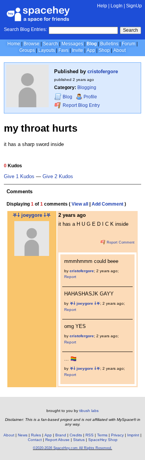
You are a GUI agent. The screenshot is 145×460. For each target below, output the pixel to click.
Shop (104, 50)
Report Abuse (57, 440)
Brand (60, 435)
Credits (76, 435)
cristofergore (102, 71)
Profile (90, 97)
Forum (128, 43)
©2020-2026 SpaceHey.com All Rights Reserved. (72, 448)
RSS (89, 435)
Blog (92, 43)
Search (130, 30)
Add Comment (107, 204)
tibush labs (89, 411)
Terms (102, 435)
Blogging (86, 87)
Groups (27, 50)
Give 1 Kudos (19, 176)
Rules (36, 435)
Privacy (117, 435)
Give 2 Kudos (58, 176)
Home (13, 43)
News (22, 435)
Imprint (133, 435)
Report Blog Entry (80, 105)
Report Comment (120, 242)
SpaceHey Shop (103, 440)
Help (102, 6)
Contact (35, 440)
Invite (77, 50)
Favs (63, 50)
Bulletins (109, 43)
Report (70, 277)
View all (80, 204)
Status (79, 440)
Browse (31, 43)
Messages (72, 43)
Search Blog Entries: (25, 29)
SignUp (134, 6)
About (119, 50)
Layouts (46, 50)
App (91, 50)
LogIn (117, 6)
